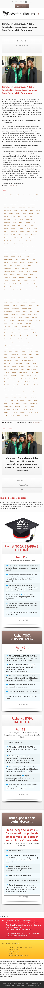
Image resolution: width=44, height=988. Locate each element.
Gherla (14, 283)
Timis (32, 394)
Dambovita (14, 262)
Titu (20, 397)
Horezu (5, 289)
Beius (38, 213)
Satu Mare (6, 366)
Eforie (28, 271)
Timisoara (6, 397)
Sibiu (22, 369)
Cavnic (21, 243)
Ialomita (33, 289)
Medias (37, 305)
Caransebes (29, 240)
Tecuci (5, 394)
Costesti (13, 256)
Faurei (18, 274)
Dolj (24, 265)
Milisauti (25, 311)
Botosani (28, 222)
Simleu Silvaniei (23, 372)
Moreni (23, 314)
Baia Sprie (6, 207)
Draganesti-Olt (7, 268)
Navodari (34, 317)
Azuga (29, 201)
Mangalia (33, 302)
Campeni (6, 237)
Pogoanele (29, 342)
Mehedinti (6, 308)
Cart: (20, 6)
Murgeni (13, 317)
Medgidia (30, 305)
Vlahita (15, 412)
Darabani (22, 262)
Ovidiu (28, 332)
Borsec (21, 222)
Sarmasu (35, 363)
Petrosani (12, 338)
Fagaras (35, 271)
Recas (23, 351)
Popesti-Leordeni (8, 345)
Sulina (13, 381)
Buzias (35, 231)
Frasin (35, 277)
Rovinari (24, 354)
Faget (5, 274)
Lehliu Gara (7, 299)
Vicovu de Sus (16, 409)
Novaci (5, 323)
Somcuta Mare (7, 378)
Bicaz (19, 216)
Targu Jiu (36, 384)
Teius (11, 394)
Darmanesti (30, 262)
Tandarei (27, 381)
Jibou (24, 296)
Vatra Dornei (7, 409)
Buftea (35, 228)
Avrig (23, 201)
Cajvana (6, 234)
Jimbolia (31, 296)
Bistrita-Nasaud (7, 219)
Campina (23, 237)
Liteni (20, 299)
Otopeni (21, 332)
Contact (29, 2)
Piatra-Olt (20, 338)
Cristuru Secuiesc (8, 259)
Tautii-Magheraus (23, 391)
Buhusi (5, 231)
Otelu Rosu (13, 332)
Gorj (35, 283)
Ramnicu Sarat (28, 348)
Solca (36, 375)
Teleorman (18, 394)
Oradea (19, 329)
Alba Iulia (36, 194)
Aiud (24, 194)
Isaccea (18, 296)
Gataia (26, 280)
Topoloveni (33, 397)
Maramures (6, 305)
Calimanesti (34, 234)
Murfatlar (6, 317)
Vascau (25, 406)
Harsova (30, 286)
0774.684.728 (18, 2)
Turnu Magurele (20, 400)
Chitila (33, 247)
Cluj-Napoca (26, 250)
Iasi (11, 292)
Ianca (5, 292)
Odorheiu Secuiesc (25, 326)
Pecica (37, 335)
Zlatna (26, 415)
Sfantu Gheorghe (14, 369)
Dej (37, 262)
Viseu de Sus (7, 412)
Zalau (5, 415)
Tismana (14, 397)
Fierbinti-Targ (7, 277)
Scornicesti (21, 366)
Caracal (21, 240)
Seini (5, 369)
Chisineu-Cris (26, 247)
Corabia (6, 256)
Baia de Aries (24, 204)
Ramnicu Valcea (8, 351)
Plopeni (12, 342)
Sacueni (13, 357)
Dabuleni (6, 262)
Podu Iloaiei (20, 342)
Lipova (14, 299)
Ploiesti (5, 342)
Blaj (15, 219)
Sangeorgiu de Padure (27, 360)
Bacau (5, 204)
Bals (5, 213)
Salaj (19, 357)
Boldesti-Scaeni (29, 219)
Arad (5, 201)
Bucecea (13, 228)
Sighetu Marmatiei (31, 369)
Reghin (30, 351)
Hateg (37, 286)
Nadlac (20, 317)
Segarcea (36, 366)
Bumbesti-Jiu (14, 231)
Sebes (28, 366)
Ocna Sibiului (29, 323)
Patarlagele (30, 335)
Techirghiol (32, 391)
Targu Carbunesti (17, 384)
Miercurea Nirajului (26, 308)
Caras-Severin (7, 243)
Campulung (31, 237)
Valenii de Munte (8, 406)
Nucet (12, 323)
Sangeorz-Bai (7, 363)
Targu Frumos (27, 384)
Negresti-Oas (21, 320)
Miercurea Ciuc (15, 308)
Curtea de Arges (25, 259)
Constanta (22, 253)
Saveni (14, 366)
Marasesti (15, 305)
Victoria (25, 409)
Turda (12, 400)
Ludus (33, 299)
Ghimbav (22, 283)
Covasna (20, 256)
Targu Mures (16, 387)
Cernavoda (16, 247)
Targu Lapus (7, 387)
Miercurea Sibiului (8, 311)
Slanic (5, 375)
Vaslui (32, 406)
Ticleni (25, 394)
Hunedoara (20, 289)
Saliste (31, 357)
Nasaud (27, 317)
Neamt (5, 320)
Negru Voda (30, 320)
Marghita (22, 305)
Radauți (20, 348)
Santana (27, 363)
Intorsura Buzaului (8, 296)
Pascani (22, 335)
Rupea (37, 354)
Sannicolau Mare (18, 363)
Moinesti (6, 314)
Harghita (17, 286)
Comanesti (6, 253)
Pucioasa (6, 348)
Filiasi (14, 277)
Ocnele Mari (7, 326)
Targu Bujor (6, 384)
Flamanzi (21, 277)
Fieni (31, 274)
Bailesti (15, 210)
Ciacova (6, 250)
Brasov (19, 225)
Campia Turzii (15, 237)
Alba (29, 194)
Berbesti (6, 216)
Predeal (32, 345)
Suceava (6, 381)
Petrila (5, 338)
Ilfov (22, 292)
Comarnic (14, 253)
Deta (5, 265)
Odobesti (15, 326)
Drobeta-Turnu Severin (9, 271)
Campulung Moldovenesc (10, 240)
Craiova (27, 256)
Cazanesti (28, 243)
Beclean (31, 213)
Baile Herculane (32, 207)
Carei (15, 243)
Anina (26, 197)
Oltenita (6, 329)
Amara (19, 197)
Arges (17, 201)
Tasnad (13, 391)
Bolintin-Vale (7, 222)
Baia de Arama (13, 204)
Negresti (12, 320)
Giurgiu (28, 283)
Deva (11, 265)
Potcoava (17, 345)
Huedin (12, 289)
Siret (37, 372)
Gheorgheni (7, 283)
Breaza (26, 225)
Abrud (5, 194)
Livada (27, 299)
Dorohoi (30, 265)
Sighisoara (6, 372)
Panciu (34, 332)
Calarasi (26, 234)
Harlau (23, 286)
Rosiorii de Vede (14, 354)
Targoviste (35, 381)
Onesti (12, 329)
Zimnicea (19, 415)
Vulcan (36, 412)
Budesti (28, 228)
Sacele (5, 357)
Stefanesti (23, 378)
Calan (19, 234)
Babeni (36, 201)
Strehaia (36, 378)
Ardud (11, 201)
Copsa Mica (31, 253)
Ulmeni (29, 400)
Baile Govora (22, 207)
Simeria (14, 372)
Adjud (11, 194)
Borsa (14, 222)
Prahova (25, 345)
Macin (18, 302)
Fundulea (6, 280)
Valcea (25, 403)
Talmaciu (20, 381)
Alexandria (12, 197)
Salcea (25, 357)
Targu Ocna (25, 387)
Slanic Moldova (13, 375)
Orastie (26, 329)
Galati (19, 280)
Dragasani (16, 268)
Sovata (16, 378)
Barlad (17, 213)
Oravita (33, 329)
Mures (35, 314)
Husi (27, 289)
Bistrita (31, 216)
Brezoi (32, 225)
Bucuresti (21, 228)
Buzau (28, 231)
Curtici (33, 259)
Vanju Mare (18, 406)
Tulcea (5, 400)
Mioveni (32, 311)
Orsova (5, 332)
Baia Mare (32, 204)
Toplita (25, 397)
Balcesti (38, 210)
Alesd (5, 197)
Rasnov (17, 351)
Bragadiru (6, 225)
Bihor (25, 216)
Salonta (17, 360)
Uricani (5, 403)
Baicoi (13, 207)
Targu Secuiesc (35, 387)
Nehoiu (38, 320)
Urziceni (18, 403)
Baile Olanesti (7, 210)
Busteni (22, 231)
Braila (13, 225)
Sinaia (31, 372)
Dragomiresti (25, 268)
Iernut (16, 292)
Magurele (25, 302)
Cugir (17, 259)
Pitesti (37, 338)
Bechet (24, 213)
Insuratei (34, 292)
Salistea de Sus (7, 360)
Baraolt (11, 213)
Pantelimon (14, 335)
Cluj (19, 250)
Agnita (17, 194)
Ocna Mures (19, 323)
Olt (33, 326)
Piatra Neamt (29, 338)
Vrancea (30, 412)
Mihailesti (18, 311)
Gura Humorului (7, 286)
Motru (29, 314)
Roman (5, 354)
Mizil (38, 311)
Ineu (28, 292)
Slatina (22, 375)
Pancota (6, 335)
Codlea (34, 250)
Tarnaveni (6, 391)
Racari (13, 348)
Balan (31, 210)
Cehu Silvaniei (7, 247)
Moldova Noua (14, 314)
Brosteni (6, 228)
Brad (35, 222)
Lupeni (11, 302)
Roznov (31, 354)
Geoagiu (33, 280)
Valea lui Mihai (33, 403)
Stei (30, 378)
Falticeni (12, 274)
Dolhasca (17, 265)
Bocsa (21, 219)
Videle (31, 409)
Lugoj (5, 302)
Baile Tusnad (24, 210)
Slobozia (29, 375)
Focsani (29, 277)
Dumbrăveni (21, 271)
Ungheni (36, 400)
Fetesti (25, 274)
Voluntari (22, 412)
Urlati (12, 403)
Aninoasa (33, 197)
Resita (36, 351)
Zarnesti (12, 415)
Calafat (13, 234)
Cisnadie (13, 250)
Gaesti (13, 280)
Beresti (13, 216)
